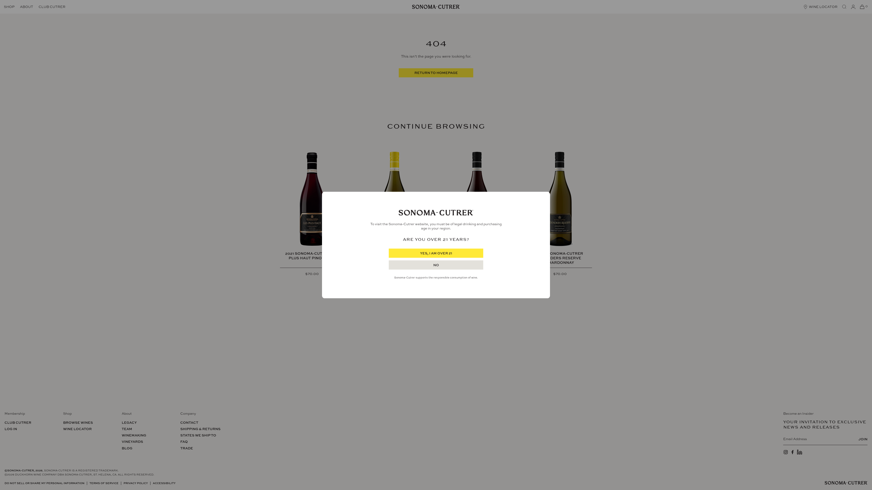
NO (436, 265)
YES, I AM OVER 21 (436, 253)
